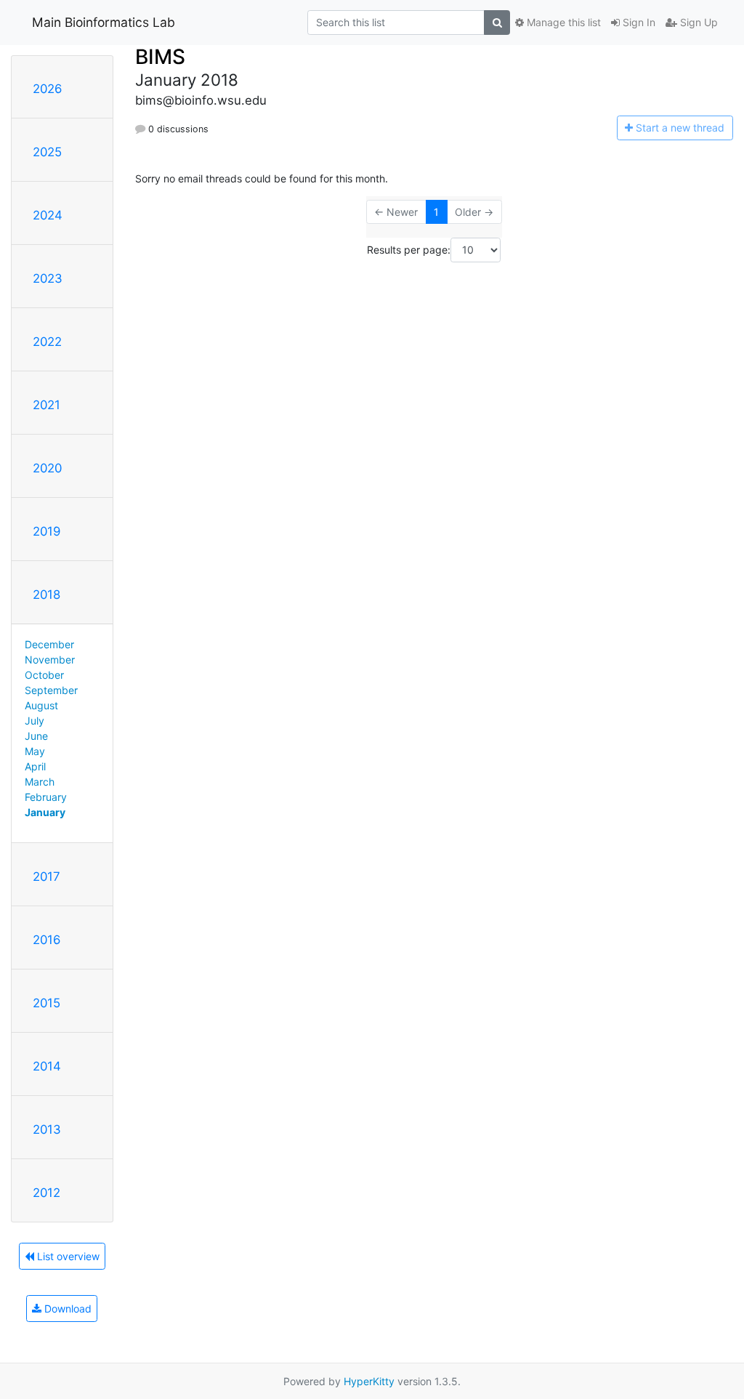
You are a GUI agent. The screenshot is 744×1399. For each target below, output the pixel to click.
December (49, 644)
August (41, 705)
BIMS (160, 56)
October (44, 675)
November (50, 659)
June (36, 736)
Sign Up (697, 22)
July (34, 720)
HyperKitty (369, 1381)
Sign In (637, 22)
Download (66, 1308)
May (35, 751)
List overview (67, 1256)
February (46, 797)
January (45, 812)
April (35, 766)
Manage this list (562, 22)
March (39, 781)
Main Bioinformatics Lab (103, 22)
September (51, 690)
